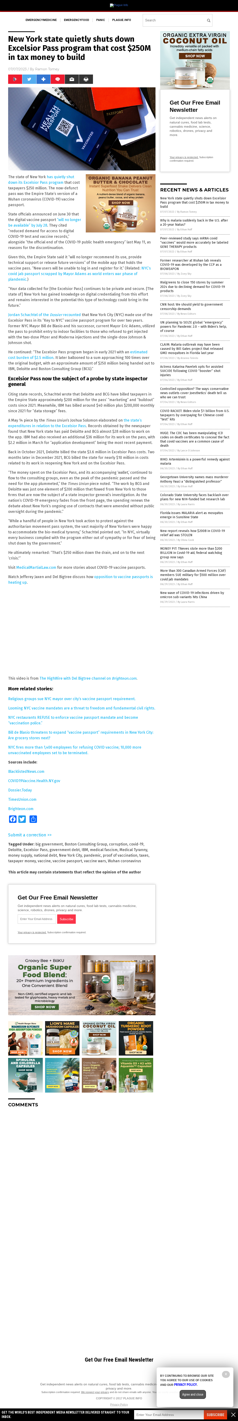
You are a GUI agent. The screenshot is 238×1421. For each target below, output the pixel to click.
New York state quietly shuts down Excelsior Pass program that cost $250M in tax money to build (194, 202)
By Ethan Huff (184, 229)
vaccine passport (67, 861)
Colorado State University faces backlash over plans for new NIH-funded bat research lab (194, 497)
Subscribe (215, 1415)
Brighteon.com (20, 809)
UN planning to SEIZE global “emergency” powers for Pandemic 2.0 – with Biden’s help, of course (193, 326)
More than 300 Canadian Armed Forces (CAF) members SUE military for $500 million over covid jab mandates (193, 575)
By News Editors (186, 313)
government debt (65, 850)
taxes (144, 855)
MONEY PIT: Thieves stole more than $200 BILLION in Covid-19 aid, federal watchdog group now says (191, 553)
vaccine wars (95, 861)
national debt (45, 855)
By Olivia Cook (186, 540)
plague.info (121, 20)
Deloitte (15, 850)
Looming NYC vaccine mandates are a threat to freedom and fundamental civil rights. (81, 708)
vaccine (44, 861)
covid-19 (136, 844)
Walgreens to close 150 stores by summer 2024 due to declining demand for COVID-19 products (192, 286)
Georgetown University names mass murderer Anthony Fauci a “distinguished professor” (194, 479)
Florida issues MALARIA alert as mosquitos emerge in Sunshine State (191, 515)
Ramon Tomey (47, 69)
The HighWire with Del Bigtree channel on (88, 678)
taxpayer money (22, 861)
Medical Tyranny (133, 850)
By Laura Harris (186, 504)
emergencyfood (76, 20)
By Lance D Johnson (188, 450)
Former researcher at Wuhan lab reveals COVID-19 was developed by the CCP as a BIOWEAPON (190, 265)
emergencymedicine (41, 20)
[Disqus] (81, 1169)
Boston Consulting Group (86, 844)
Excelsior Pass (35, 850)
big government (49, 844)
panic (100, 20)
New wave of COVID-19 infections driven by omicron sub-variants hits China (192, 595)
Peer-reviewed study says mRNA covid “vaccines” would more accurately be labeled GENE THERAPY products (194, 242)
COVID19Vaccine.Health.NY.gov (34, 781)
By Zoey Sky (184, 273)
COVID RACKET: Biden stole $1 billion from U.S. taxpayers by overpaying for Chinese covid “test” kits (194, 415)
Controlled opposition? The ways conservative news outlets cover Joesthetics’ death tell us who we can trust (194, 393)
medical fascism (104, 850)
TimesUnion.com (22, 799)
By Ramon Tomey (187, 211)
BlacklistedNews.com (26, 771)
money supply (20, 855)
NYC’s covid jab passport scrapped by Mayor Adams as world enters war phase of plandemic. (79, 274)
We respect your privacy (95, 1392)
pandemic (92, 855)
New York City (70, 855)
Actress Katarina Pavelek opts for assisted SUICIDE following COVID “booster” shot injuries (191, 371)
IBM (85, 850)
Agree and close (192, 1394)
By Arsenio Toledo (187, 358)
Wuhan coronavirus (124, 861)
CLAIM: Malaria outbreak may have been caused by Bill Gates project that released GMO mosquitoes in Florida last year (191, 349)
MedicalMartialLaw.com (36, 567)
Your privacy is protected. (32, 932)
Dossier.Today (20, 790)
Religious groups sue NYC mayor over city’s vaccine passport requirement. (72, 699)
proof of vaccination (120, 855)
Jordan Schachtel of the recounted (44, 315)
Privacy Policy (119, 1404)
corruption (118, 844)
